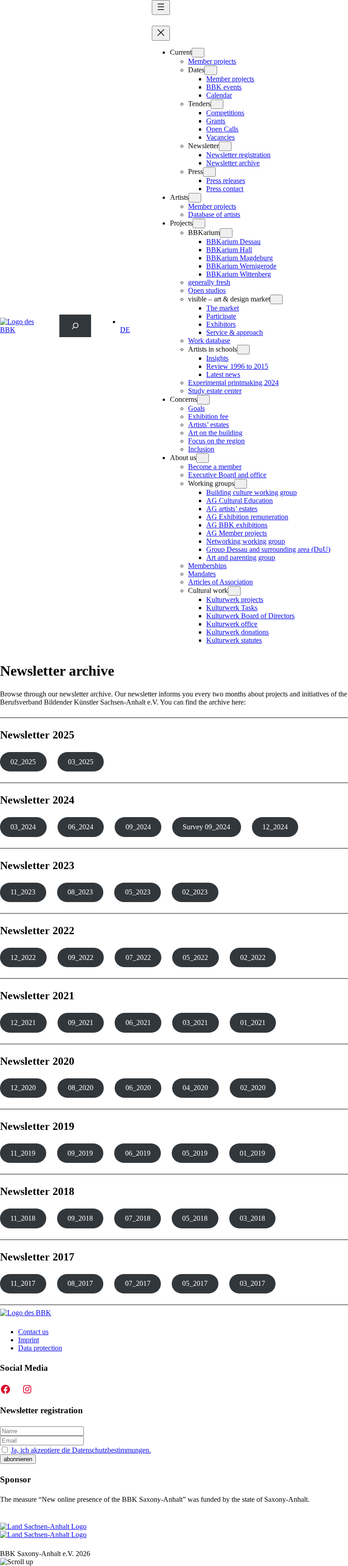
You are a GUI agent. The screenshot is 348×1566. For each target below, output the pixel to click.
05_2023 (137, 892)
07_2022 (138, 957)
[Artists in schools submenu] (243, 349)
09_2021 (80, 1022)
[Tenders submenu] (217, 104)
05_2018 (195, 1218)
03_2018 (252, 1218)
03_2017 (252, 1283)
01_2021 (253, 1022)
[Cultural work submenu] (234, 591)
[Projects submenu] (199, 223)
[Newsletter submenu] (225, 146)
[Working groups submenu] (240, 484)
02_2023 (195, 892)
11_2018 (22, 1218)
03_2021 (195, 1022)
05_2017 (195, 1283)
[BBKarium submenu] (226, 233)
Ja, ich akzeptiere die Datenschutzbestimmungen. (81, 1450)
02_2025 (23, 762)
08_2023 (80, 892)
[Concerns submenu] (203, 399)
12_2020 (23, 1087)
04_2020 (195, 1087)
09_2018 (80, 1218)
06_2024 (80, 827)
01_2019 (252, 1153)
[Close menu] (161, 33)
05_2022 (195, 957)
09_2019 (80, 1153)
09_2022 (80, 957)
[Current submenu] (198, 52)
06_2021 (138, 1022)
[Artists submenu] (194, 197)
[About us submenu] (202, 458)
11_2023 (22, 892)
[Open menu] (161, 7)
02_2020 (253, 1087)
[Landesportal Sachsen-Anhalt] (43, 1530)
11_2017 (22, 1283)
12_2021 (23, 1022)
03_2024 (23, 827)
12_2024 (275, 827)
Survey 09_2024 (206, 827)
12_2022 (23, 957)
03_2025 (80, 762)
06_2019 (137, 1153)
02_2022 (253, 957)
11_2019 (22, 1153)
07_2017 (137, 1283)
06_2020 (138, 1087)
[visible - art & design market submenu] (276, 299)
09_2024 (138, 827)
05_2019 (195, 1153)
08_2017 (80, 1283)
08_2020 (80, 1087)
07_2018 (137, 1218)
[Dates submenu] (210, 70)
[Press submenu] (209, 172)
